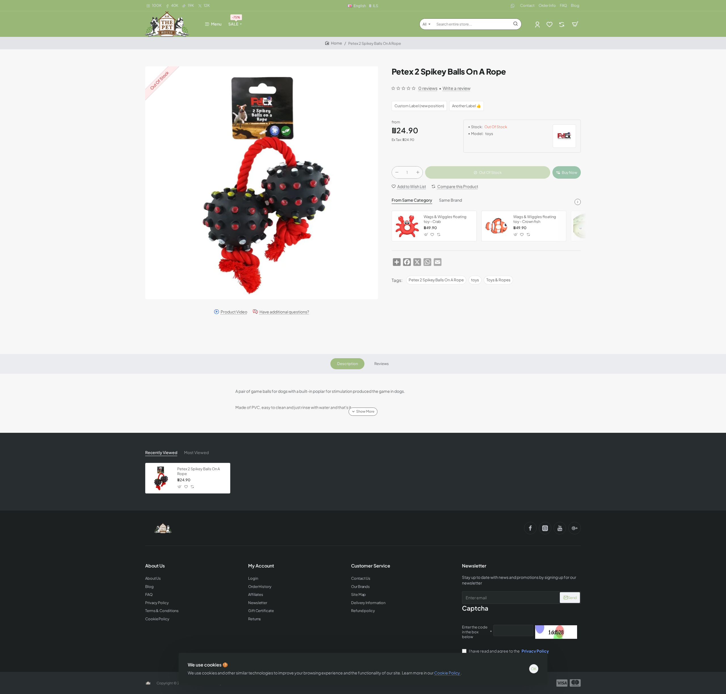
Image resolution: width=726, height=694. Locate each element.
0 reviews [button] (428, 88)
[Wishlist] (550, 24)
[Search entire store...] (515, 24)
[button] (566, 172)
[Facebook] (530, 528)
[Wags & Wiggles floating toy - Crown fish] (496, 226)
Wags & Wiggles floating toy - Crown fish (534, 219)
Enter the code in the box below (474, 632)
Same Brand (450, 199)
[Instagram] (545, 528)
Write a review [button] (456, 88)
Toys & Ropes (498, 279)
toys (475, 279)
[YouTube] (560, 528)
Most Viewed (196, 452)
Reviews (381, 363)
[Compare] (562, 24)
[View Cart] (575, 24)
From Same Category (412, 199)
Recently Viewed (161, 452)
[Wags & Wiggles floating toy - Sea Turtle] (586, 226)
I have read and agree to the (508, 650)
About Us (155, 566)
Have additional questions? (284, 311)
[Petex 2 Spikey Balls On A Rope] (160, 478)
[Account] (538, 24)
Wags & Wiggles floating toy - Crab (445, 219)
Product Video (234, 311)
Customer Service (370, 566)
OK (534, 668)
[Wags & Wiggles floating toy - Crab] (407, 226)
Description (347, 363)
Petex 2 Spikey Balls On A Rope (436, 279)
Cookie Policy (447, 672)
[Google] (574, 528)
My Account (261, 566)
